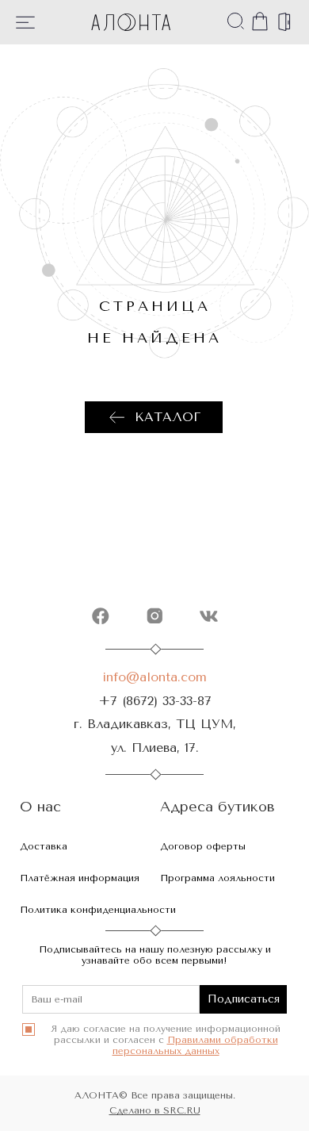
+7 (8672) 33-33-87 (155, 700)
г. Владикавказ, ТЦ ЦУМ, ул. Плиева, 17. (155, 735)
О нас (40, 807)
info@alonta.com (154, 676)
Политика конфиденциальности (98, 909)
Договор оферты (203, 846)
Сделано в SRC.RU (154, 1110)
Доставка (43, 846)
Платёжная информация (79, 878)
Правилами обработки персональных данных (195, 1045)
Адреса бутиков (217, 807)
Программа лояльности (217, 878)
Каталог (167, 416)
